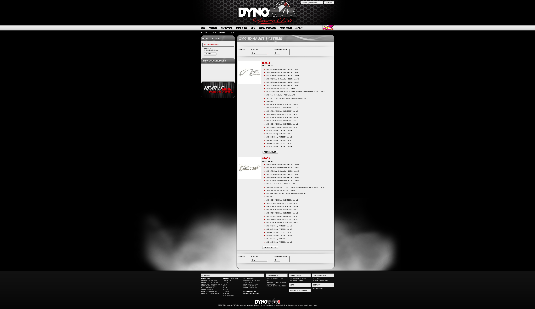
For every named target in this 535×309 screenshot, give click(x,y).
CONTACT (299, 27)
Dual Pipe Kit (267, 66)
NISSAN (225, 289)
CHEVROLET (227, 280)
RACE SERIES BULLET (209, 291)
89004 (266, 62)
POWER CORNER (286, 27)
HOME (203, 27)
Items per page (280, 49)
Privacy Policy (312, 305)
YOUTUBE (316, 278)
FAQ (268, 280)
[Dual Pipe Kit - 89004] (249, 72)
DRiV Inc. (230, 305)
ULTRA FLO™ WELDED (209, 280)
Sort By (254, 49)
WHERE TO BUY (241, 27)
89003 (266, 158)
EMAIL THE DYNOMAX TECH (276, 286)
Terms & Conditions (298, 305)
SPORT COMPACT (229, 295)
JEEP (225, 288)
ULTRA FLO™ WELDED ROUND (211, 284)
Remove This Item (204, 50)
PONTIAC (226, 291)
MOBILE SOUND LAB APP (321, 280)
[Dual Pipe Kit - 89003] (249, 168)
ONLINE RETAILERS (296, 280)
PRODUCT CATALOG (251, 293)
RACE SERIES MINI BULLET (210, 293)
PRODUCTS (213, 27)
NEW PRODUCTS (249, 291)
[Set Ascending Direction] (267, 53)
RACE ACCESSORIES (250, 284)
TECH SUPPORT (226, 27)
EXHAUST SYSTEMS (230, 278)
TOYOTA (226, 293)
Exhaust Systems (212, 33)
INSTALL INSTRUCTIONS (275, 278)
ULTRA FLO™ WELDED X (209, 282)
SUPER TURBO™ (207, 289)
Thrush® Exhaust (328, 27)
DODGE (225, 282)
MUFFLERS (205, 278)
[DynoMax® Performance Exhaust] (267, 2)
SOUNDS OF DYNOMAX (267, 27)
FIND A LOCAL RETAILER (298, 278)
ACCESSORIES (248, 278)
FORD (225, 284)
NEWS (253, 27)
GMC (224, 286)
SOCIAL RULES (318, 288)
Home (203, 33)
